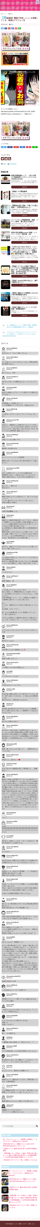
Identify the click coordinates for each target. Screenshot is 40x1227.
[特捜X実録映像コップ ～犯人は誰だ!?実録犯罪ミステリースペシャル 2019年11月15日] (5, 179)
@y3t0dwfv (12, 164)
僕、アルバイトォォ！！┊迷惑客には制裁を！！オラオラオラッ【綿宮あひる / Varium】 (23, 1173)
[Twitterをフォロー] (2, 158)
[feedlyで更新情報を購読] (6, 158)
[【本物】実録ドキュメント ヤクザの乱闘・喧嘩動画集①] (5, 311)
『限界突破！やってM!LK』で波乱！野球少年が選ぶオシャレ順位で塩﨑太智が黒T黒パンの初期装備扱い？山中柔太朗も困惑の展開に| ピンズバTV (20, 1155)
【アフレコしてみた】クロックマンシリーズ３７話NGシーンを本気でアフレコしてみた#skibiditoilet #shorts (19, 334)
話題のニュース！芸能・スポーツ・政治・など (18, 3)
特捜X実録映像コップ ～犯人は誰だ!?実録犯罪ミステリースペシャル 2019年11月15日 (23, 177)
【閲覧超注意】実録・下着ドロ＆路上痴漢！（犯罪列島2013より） (24, 206)
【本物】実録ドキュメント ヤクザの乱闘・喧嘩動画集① (24, 308)
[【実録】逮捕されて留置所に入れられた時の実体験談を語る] (5, 297)
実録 (12, 24)
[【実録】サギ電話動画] (5, 195)
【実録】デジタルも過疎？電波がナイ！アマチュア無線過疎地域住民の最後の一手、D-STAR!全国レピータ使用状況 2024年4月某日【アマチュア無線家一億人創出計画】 (24, 269)
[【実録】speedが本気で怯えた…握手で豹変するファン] (5, 284)
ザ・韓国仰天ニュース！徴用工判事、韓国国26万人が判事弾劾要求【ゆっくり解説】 (22, 326)
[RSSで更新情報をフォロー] (9, 158)
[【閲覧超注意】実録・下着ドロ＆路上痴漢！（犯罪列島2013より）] (5, 209)
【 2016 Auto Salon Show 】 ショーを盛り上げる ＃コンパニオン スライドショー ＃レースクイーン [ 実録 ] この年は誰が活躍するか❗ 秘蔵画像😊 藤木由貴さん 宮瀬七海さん (24, 250)
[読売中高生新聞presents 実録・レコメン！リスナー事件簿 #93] (5, 236)
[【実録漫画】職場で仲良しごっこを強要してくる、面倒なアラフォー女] (12, 28)
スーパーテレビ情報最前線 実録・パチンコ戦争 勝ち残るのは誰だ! (24, 221)
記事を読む (24, 187)
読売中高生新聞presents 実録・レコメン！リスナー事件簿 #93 (24, 233)
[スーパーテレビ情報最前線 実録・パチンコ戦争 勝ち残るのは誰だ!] (5, 223)
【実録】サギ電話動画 (19, 191)
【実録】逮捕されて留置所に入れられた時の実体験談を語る (24, 294)
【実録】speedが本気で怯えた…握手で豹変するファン (24, 281)
